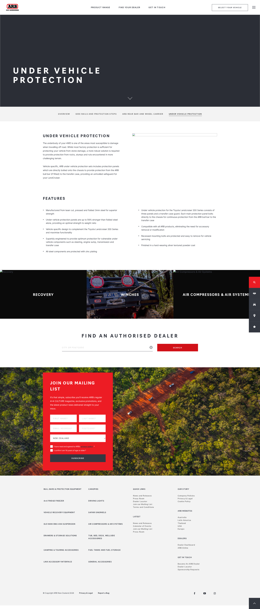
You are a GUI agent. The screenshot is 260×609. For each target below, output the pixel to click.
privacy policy (112, 333)
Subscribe (100, 345)
